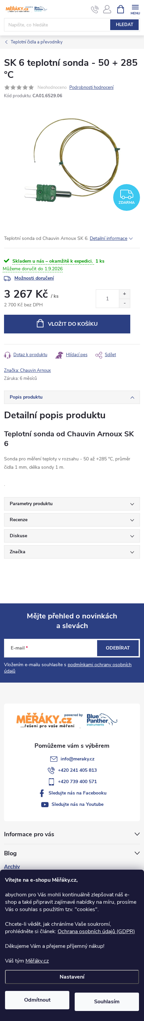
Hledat (124, 25)
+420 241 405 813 (77, 770)
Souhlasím (107, 1001)
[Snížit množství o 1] (124, 303)
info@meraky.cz (77, 759)
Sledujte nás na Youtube (77, 804)
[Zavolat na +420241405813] (95, 9)
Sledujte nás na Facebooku (77, 793)
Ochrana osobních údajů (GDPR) (96, 931)
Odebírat (118, 648)
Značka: (27, 371)
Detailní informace (108, 238)
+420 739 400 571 (77, 781)
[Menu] (135, 9)
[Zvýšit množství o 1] (124, 294)
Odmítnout (37, 1000)
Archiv (12, 866)
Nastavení (72, 977)
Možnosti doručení (34, 278)
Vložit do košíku (73, 324)
